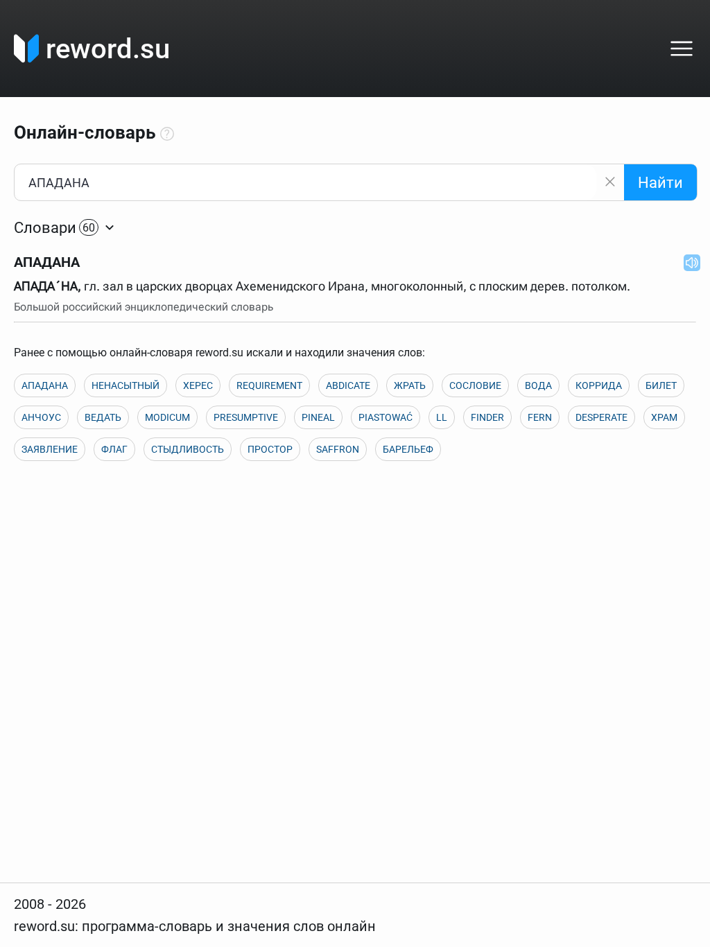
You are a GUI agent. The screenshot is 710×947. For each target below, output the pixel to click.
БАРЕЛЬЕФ (408, 449)
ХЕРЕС (198, 385)
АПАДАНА (44, 385)
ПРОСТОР (270, 449)
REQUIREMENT (269, 385)
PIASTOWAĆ (385, 417)
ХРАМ (664, 417)
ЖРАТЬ (410, 385)
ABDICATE (348, 385)
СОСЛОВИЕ (475, 385)
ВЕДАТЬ (103, 417)
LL (441, 417)
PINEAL (318, 417)
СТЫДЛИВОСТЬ (187, 449)
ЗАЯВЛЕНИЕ (49, 449)
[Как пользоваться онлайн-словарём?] (167, 134)
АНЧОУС (41, 417)
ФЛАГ (114, 449)
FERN (540, 417)
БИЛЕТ (661, 385)
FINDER (487, 417)
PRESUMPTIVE (246, 417)
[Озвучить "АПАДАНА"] (687, 262)
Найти (660, 182)
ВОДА (538, 385)
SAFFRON (337, 449)
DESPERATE (601, 417)
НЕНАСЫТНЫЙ (125, 385)
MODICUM (167, 417)
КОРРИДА (598, 385)
